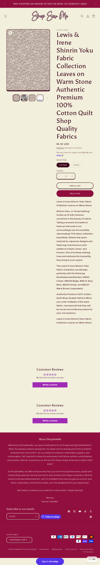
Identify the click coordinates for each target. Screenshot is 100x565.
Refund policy (44, 549)
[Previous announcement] (5, 4)
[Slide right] (47, 98)
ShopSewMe (17, 549)
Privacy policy (88, 552)
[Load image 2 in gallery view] (24, 98)
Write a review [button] (50, 385)
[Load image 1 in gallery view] (16, 98)
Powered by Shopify (30, 549)
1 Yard (77, 165)
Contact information (86, 549)
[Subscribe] (36, 516)
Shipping (60, 148)
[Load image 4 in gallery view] (40, 98)
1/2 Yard (63, 165)
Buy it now (75, 193)
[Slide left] (9, 98)
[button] (5, 16)
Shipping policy (57, 549)
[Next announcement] (95, 4)
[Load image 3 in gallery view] (32, 98)
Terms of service (71, 549)
